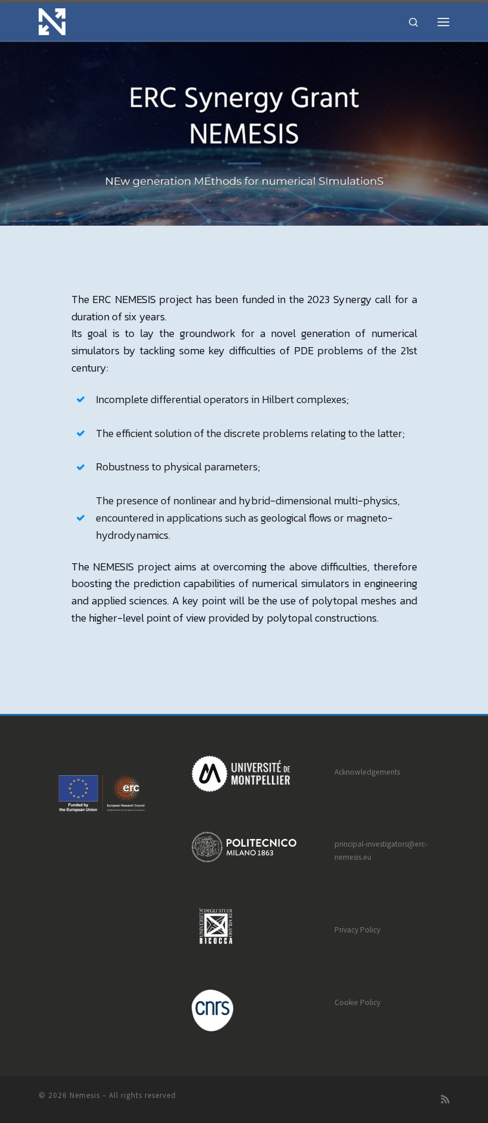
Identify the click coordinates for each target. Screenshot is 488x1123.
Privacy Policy (357, 930)
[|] (52, 20)
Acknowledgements (367, 772)
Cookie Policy (357, 1002)
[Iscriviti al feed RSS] (445, 1099)
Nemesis (85, 1095)
